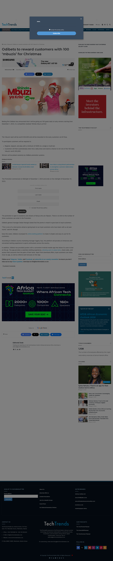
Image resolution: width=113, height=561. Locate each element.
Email (38, 21)
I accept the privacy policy (57, 29)
